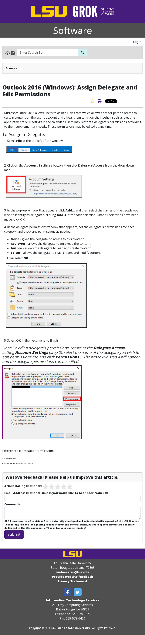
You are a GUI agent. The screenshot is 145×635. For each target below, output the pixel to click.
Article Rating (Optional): (23, 486)
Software (72, 30)
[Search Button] (82, 52)
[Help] (13, 53)
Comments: (12, 504)
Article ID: (7, 459)
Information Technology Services (72, 600)
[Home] (7, 53)
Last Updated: (9, 463)
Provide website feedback (72, 577)
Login (137, 42)
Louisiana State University (70, 628)
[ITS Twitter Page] (78, 592)
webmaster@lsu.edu (72, 572)
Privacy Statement (72, 581)
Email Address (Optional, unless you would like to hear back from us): (56, 493)
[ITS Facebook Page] (68, 592)
